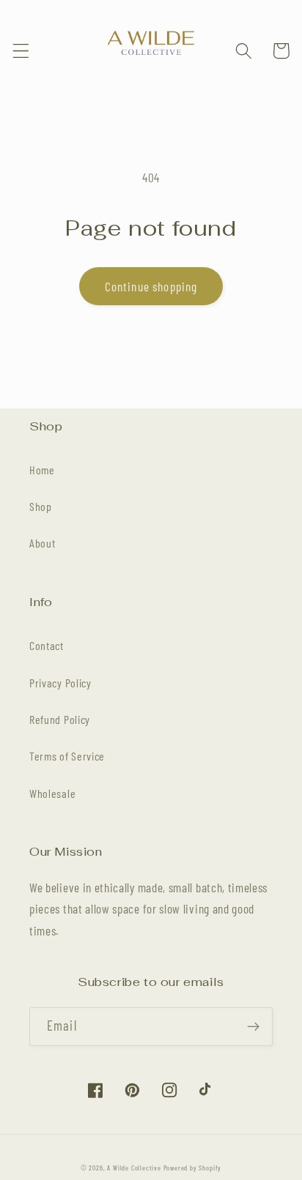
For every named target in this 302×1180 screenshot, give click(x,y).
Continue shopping (151, 286)
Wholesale (52, 793)
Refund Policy (59, 719)
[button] (21, 51)
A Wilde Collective (134, 1167)
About (42, 543)
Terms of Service (67, 756)
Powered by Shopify (192, 1167)
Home (42, 470)
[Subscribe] (253, 1027)
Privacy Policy (60, 683)
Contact (46, 645)
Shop (40, 506)
